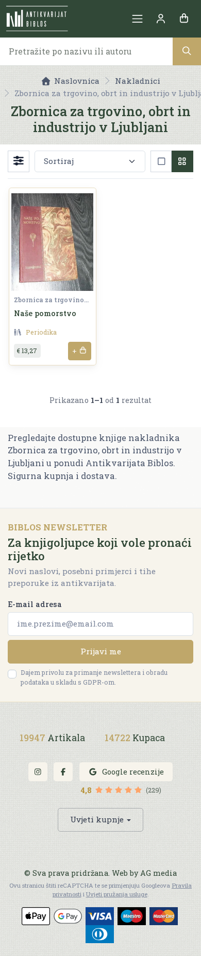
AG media (158, 873)
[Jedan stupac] (161, 161)
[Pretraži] (187, 51)
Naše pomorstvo (45, 313)
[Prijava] (160, 18)
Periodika (41, 332)
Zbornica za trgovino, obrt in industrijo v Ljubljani (51, 300)
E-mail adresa (35, 604)
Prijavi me (100, 651)
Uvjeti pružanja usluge (116, 894)
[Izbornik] (137, 18)
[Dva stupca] (182, 161)
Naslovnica (76, 81)
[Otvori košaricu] (183, 18)
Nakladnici (137, 81)
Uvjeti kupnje (97, 819)
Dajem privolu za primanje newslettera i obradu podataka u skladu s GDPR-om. (94, 677)
